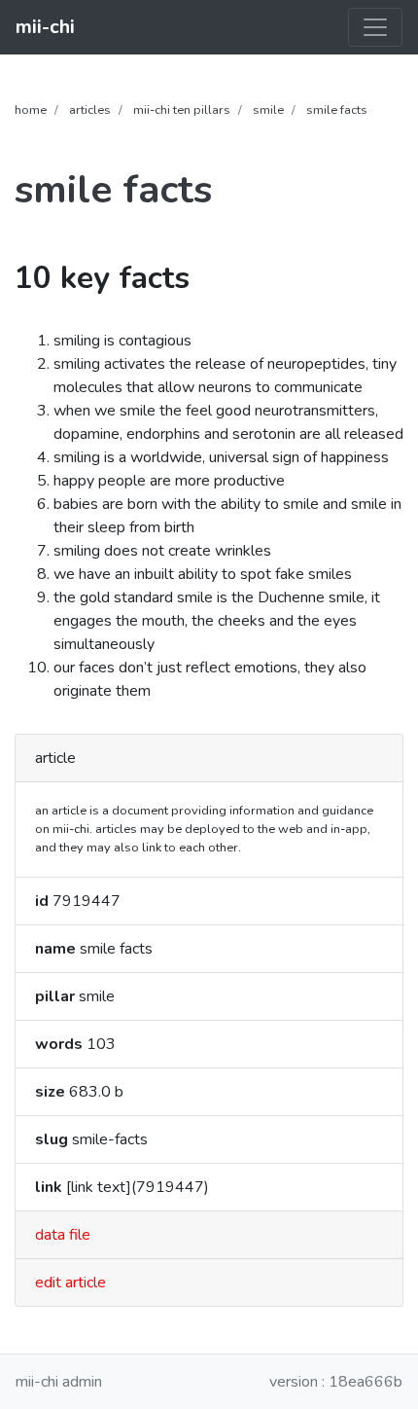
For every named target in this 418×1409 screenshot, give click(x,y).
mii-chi (45, 27)
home (31, 110)
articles (90, 110)
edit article (70, 1282)
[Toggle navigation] (375, 27)
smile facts (336, 110)
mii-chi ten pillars (181, 110)
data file (62, 1235)
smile (268, 110)
